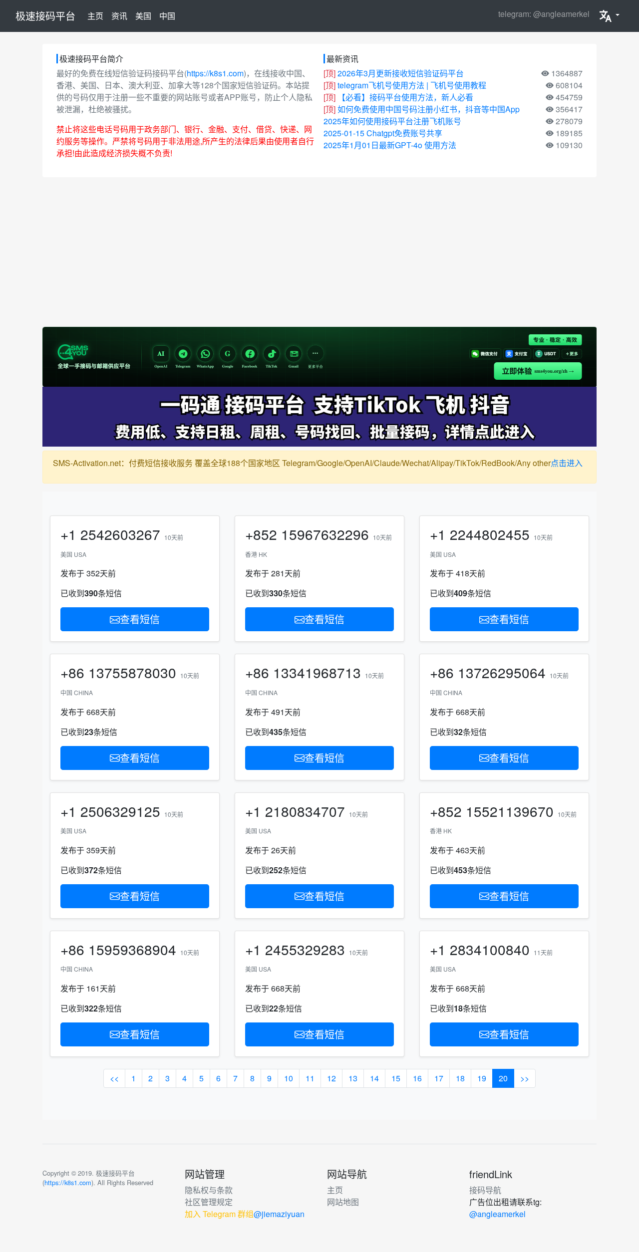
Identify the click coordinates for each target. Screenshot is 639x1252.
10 (288, 1078)
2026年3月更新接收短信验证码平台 (400, 73)
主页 (97, 15)
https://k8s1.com (215, 73)
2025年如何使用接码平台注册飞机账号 (392, 121)
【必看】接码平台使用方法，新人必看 (405, 97)
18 (460, 1078)
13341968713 (317, 672)
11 (310, 1078)
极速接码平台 (45, 15)
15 (395, 1078)
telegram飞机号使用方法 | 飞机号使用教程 (411, 85)
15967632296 (325, 534)
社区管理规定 (209, 1202)
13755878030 (132, 672)
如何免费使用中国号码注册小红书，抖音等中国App (428, 109)
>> (524, 1078)
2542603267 (120, 534)
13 (352, 1078)
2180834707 (305, 811)
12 (331, 1078)
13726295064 (502, 672)
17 (438, 1078)
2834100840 (490, 949)
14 (374, 1078)
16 (417, 1078)
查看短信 (140, 619)
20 (503, 1078)
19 (481, 1078)
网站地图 (343, 1202)
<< (114, 1078)
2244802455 (490, 534)
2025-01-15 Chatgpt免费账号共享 (382, 133)
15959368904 (132, 949)
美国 (143, 15)
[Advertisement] (319, 252)
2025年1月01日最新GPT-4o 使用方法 (389, 145)
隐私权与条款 (209, 1190)
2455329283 (305, 949)
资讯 (119, 15)
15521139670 (510, 811)
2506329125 (120, 811)
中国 (167, 15)
